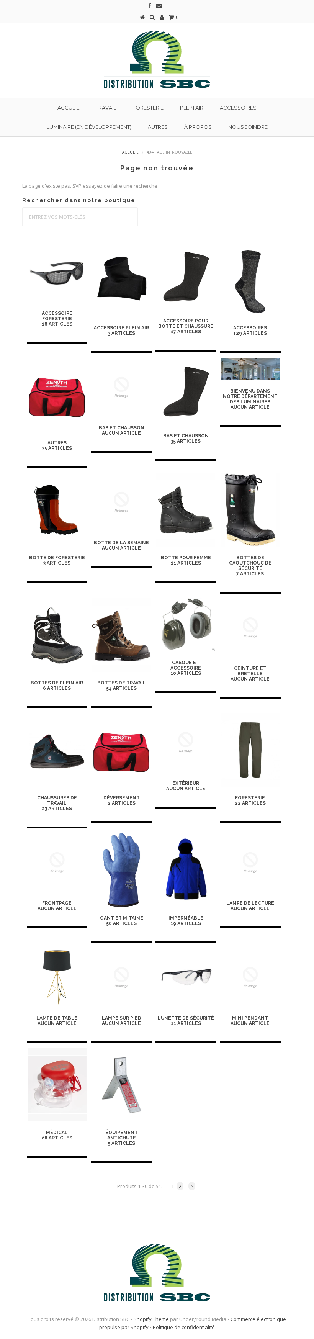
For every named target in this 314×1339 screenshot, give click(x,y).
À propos (198, 127)
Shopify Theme (151, 1319)
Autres (158, 127)
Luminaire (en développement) (89, 127)
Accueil (68, 108)
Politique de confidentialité (184, 1327)
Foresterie (148, 108)
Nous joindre (248, 127)
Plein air (191, 108)
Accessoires (238, 108)
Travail (106, 108)
